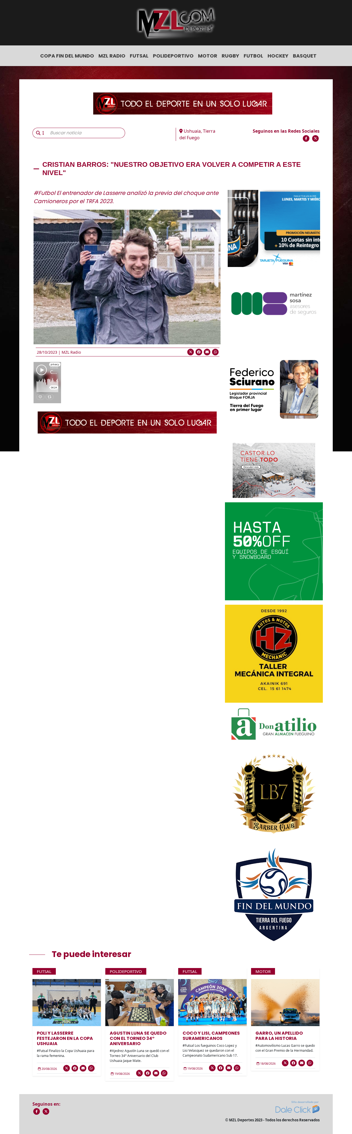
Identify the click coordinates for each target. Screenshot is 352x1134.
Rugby (230, 55)
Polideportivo (173, 55)
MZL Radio (111, 55)
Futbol (253, 55)
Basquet (305, 55)
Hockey (278, 55)
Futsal (139, 55)
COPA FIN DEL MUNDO (67, 55)
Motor (207, 55)
